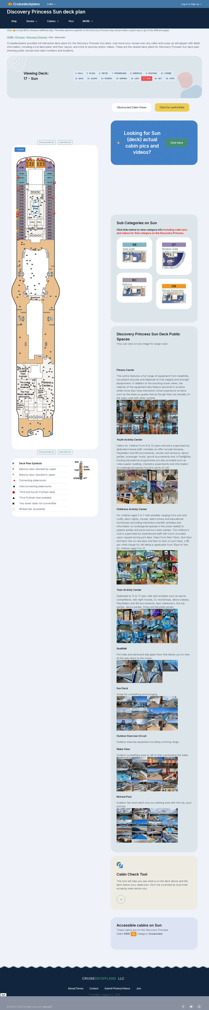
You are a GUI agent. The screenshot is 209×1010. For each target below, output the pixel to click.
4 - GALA (79, 73)
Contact (93, 988)
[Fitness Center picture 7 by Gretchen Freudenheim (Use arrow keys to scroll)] (154, 416)
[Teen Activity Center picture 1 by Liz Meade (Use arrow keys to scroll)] (124, 614)
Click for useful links (172, 107)
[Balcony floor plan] (134, 291)
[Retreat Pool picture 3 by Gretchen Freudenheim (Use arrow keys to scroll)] (154, 813)
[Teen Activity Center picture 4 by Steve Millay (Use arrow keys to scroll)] (170, 614)
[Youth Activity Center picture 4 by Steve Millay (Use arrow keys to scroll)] (170, 475)
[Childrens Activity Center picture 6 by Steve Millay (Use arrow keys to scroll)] (139, 567)
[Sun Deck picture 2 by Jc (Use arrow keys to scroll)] (139, 701)
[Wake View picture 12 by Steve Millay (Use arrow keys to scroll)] (170, 785)
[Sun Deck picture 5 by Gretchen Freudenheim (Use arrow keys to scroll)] (124, 713)
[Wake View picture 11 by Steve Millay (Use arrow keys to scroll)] (154, 785)
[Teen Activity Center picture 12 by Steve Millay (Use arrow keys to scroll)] (170, 637)
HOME (10, 37)
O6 (133, 934)
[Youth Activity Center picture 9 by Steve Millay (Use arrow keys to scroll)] (124, 497)
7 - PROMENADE (119, 73)
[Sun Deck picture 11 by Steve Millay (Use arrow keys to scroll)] (154, 724)
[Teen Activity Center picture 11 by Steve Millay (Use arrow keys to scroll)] (154, 637)
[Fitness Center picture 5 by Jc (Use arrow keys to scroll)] (124, 416)
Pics (71, 21)
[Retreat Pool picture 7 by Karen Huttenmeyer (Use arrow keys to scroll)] (154, 825)
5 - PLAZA (91, 73)
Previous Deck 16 (46, 142)
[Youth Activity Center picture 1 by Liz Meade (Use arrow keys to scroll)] (124, 475)
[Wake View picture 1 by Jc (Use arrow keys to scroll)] (124, 762)
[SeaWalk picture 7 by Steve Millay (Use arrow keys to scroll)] (154, 676)
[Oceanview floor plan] (174, 297)
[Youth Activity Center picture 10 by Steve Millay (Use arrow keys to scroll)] (139, 497)
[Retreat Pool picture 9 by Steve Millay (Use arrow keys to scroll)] (124, 836)
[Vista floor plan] (134, 257)
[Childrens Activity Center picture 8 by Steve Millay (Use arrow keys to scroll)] (170, 567)
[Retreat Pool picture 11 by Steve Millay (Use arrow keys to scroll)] (154, 836)
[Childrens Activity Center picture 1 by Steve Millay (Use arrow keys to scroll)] (124, 555)
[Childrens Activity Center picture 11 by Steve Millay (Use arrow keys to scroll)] (154, 578)
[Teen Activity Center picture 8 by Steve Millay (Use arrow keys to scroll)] (170, 625)
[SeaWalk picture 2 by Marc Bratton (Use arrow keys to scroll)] (139, 665)
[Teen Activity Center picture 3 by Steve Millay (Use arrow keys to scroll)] (154, 614)
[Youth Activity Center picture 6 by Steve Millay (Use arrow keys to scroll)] (139, 486)
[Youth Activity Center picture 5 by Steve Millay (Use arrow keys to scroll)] (124, 486)
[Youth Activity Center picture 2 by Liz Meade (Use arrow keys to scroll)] (139, 475)
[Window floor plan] (174, 260)
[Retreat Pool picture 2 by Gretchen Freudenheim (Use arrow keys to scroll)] (139, 813)
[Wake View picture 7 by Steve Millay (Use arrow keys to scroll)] (154, 773)
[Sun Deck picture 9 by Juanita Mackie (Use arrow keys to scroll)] (124, 724)
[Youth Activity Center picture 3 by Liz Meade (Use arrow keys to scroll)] (154, 475)
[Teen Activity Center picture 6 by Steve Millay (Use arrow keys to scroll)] (139, 625)
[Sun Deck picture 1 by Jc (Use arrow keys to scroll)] (124, 701)
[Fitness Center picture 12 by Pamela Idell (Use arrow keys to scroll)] (170, 428)
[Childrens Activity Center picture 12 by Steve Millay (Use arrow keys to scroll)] (170, 578)
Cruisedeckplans (26, 4)
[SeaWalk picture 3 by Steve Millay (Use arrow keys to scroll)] (154, 665)
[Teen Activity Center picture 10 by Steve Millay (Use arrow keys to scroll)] (139, 637)
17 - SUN (147, 78)
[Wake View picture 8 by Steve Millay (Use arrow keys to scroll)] (170, 773)
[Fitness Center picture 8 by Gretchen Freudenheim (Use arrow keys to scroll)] (170, 416)
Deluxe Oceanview (173, 290)
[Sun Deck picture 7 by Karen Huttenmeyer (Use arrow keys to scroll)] (154, 713)
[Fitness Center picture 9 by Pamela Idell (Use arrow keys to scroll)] (124, 428)
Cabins (51, 21)
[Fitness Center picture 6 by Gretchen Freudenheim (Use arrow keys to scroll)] (139, 416)
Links (50, 4)
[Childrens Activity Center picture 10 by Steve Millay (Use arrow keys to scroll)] (139, 578)
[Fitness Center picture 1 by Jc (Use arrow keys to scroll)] (124, 405)
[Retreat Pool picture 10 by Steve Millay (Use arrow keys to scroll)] (139, 836)
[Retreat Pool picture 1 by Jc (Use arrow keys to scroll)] (124, 813)
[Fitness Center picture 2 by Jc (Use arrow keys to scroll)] (139, 405)
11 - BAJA (79, 78)
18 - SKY (158, 78)
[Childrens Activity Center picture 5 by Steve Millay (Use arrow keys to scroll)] (124, 567)
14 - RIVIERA (106, 78)
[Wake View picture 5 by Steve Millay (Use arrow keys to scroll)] (124, 773)
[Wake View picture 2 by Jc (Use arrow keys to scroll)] (139, 762)
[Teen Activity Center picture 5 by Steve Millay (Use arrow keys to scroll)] (124, 625)
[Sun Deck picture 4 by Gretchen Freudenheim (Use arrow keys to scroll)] (170, 701)
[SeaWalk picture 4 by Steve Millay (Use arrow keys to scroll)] (170, 665)
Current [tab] (20, 150)
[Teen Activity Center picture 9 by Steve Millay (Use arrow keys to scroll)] (124, 637)
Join (138, 988)
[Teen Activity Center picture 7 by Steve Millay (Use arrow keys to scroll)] (154, 625)
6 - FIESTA (103, 73)
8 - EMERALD (136, 73)
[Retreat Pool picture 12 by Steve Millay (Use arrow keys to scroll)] (170, 836)
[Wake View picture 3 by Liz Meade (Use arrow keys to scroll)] (154, 762)
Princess (20, 37)
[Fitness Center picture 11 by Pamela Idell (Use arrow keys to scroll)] (154, 428)
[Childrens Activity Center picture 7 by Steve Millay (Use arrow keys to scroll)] (154, 567)
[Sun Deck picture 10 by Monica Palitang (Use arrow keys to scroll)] (139, 724)
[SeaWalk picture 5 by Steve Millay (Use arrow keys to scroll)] (124, 676)
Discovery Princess (37, 37)
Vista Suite (129, 248)
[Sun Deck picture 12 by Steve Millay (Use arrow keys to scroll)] (170, 724)
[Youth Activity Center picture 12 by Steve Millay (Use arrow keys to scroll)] (170, 497)
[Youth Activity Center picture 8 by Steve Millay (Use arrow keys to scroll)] (170, 486)
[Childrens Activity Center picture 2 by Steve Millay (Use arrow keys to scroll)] (139, 555)
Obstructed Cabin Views (131, 107)
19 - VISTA (170, 78)
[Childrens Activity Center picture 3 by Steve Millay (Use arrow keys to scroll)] (154, 555)
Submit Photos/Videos (117, 988)
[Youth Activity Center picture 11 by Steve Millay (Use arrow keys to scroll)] (154, 497)
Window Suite (170, 248)
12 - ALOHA (92, 78)
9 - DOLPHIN (151, 73)
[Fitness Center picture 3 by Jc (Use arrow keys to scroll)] (154, 405)
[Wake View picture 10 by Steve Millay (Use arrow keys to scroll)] (139, 785)
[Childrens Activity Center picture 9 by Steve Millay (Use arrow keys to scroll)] (124, 578)
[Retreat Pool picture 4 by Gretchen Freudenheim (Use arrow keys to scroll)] (170, 813)
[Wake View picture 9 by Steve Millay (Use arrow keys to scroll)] (124, 785)
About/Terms (75, 988)
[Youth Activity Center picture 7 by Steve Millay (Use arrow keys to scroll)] (154, 486)
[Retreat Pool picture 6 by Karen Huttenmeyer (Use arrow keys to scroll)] (139, 825)
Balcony (127, 284)
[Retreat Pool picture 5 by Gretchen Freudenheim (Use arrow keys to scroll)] (124, 825)
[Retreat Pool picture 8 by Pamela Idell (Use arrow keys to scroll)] (170, 825)
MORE (86, 21)
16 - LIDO (135, 78)
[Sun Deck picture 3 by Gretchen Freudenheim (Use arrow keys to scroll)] (154, 701)
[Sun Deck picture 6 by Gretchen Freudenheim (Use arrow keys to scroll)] (139, 713)
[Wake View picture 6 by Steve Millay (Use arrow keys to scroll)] (139, 773)
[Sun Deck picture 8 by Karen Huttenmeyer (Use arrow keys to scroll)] (170, 713)
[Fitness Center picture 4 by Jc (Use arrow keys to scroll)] (170, 405)
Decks (30, 21)
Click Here (176, 142)
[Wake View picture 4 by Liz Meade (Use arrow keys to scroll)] (170, 762)
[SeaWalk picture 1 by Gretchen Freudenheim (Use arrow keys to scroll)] (124, 665)
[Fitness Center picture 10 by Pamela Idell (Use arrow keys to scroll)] (139, 428)
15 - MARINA (121, 78)
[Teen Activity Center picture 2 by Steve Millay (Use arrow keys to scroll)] (139, 614)
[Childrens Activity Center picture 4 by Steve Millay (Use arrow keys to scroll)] (170, 555)
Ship (14, 21)
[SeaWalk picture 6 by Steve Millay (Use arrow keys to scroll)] (139, 676)
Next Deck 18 (65, 142)
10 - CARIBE (166, 73)
